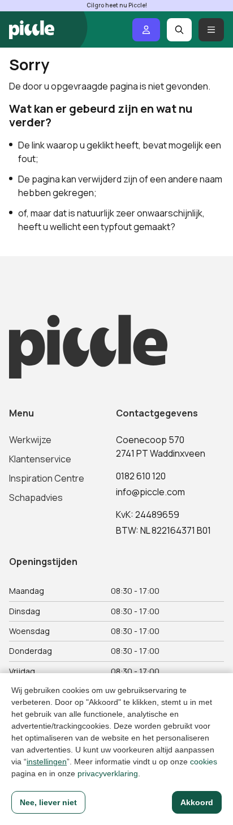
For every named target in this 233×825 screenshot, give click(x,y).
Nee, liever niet (48, 802)
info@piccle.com (150, 492)
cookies (203, 761)
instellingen (47, 761)
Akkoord (196, 802)
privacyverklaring (107, 773)
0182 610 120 (141, 476)
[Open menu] (211, 29)
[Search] (179, 29)
